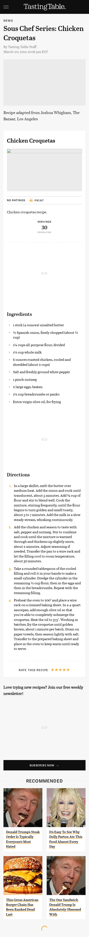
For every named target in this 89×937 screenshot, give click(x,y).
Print (39, 200)
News (8, 20)
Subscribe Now (42, 765)
